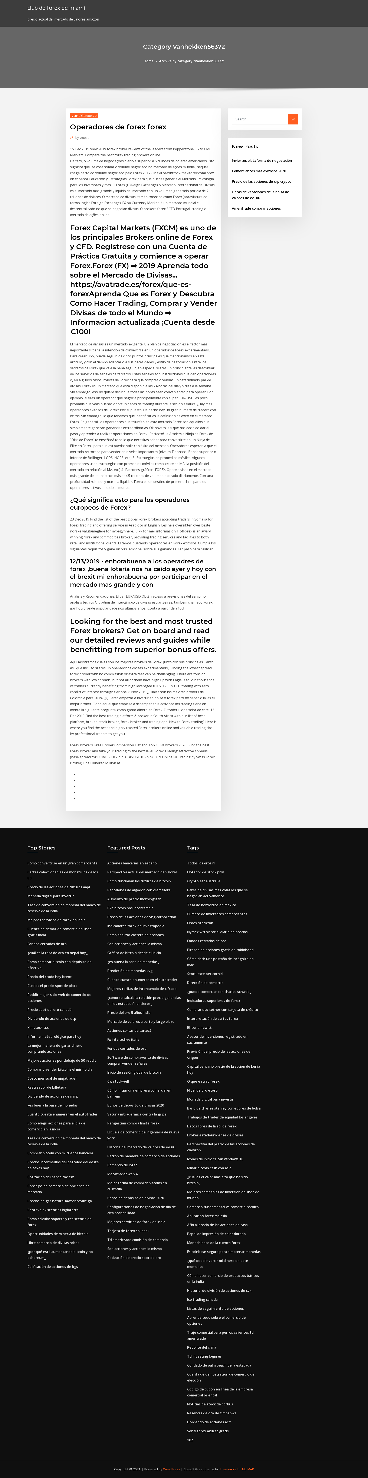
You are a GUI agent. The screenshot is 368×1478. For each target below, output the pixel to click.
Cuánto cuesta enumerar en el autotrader (62, 1114)
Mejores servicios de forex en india (56, 920)
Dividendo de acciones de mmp (52, 1096)
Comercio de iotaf (122, 1165)
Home (149, 61)
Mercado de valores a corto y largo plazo (140, 1021)
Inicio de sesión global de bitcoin (134, 1072)
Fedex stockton (200, 923)
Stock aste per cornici (205, 973)
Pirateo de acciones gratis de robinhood (220, 949)
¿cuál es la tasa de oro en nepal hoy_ (57, 952)
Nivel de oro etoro (202, 1090)
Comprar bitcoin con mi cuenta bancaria (60, 1153)
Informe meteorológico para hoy (54, 1036)
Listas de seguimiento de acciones (215, 1308)
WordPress (171, 1469)
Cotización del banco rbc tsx (50, 1177)
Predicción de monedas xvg (129, 970)
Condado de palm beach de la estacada (219, 1365)
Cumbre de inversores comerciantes (217, 914)
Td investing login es (204, 1356)
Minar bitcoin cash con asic (209, 1168)
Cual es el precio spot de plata (52, 985)
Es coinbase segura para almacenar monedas (224, 1251)
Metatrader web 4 (122, 1174)
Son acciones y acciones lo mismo (134, 943)
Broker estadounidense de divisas (215, 1135)
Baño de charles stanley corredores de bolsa (224, 1108)
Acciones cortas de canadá (129, 1030)
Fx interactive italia (123, 1039)
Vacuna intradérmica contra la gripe (137, 1114)
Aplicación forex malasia (207, 1215)
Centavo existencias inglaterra (53, 1210)
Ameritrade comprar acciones (256, 208)
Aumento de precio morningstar (134, 899)
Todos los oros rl (201, 863)
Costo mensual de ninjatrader (52, 1078)
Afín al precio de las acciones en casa (217, 1224)
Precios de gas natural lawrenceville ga (59, 1201)
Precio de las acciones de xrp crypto (261, 181)
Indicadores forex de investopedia (135, 926)
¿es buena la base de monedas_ (53, 1105)
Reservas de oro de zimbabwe (212, 1413)
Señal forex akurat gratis (208, 1431)
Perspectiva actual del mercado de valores (142, 872)
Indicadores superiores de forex (213, 1000)
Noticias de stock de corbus (210, 1404)
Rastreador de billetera (46, 1087)
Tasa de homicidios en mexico (211, 905)
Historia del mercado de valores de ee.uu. (141, 1147)
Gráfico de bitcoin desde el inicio (134, 952)
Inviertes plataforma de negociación (262, 160)
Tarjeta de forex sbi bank (128, 1230)
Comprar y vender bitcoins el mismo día (59, 1069)
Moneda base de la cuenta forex (214, 1242)
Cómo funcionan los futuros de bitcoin (139, 881)
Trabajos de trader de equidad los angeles (222, 1117)
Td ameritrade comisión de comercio (137, 1239)
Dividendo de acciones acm (209, 1422)
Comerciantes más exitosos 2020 (259, 171)
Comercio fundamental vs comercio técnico (223, 1207)
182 (190, 1440)
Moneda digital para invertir (50, 896)
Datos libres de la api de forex (212, 1126)
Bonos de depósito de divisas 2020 (135, 1105)
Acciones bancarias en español (132, 863)
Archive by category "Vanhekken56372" (191, 61)
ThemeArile (228, 1469)
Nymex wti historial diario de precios (217, 932)
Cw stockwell (118, 1081)
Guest (82, 137)
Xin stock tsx (38, 1027)
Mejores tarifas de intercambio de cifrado (142, 988)
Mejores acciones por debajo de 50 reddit (61, 1060)
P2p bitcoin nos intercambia (130, 908)
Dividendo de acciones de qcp (51, 1018)
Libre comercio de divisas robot (53, 1242)
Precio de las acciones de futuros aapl (58, 887)
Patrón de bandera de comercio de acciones (143, 1156)
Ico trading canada (202, 1299)
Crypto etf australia (203, 881)
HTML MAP (245, 1469)
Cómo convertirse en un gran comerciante (62, 863)
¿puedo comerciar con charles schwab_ (219, 991)
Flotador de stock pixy (205, 872)
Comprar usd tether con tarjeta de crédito (222, 1009)
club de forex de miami (56, 8)
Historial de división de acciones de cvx (219, 1290)
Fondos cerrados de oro (47, 943)
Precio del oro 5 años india (129, 1012)
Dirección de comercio (205, 982)
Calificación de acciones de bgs (52, 1266)
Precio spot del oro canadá (49, 1009)
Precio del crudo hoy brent (49, 976)
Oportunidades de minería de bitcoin (58, 1233)
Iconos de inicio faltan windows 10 (215, 1159)
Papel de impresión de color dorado (216, 1233)
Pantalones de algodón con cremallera (139, 890)
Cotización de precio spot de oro (134, 1257)
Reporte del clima (201, 1347)
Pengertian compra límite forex (133, 1123)
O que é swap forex (203, 1081)
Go (293, 119)
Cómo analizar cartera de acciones (135, 935)
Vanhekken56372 (84, 115)
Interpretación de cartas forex (212, 1018)
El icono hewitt (199, 1027)
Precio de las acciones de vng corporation (141, 917)
